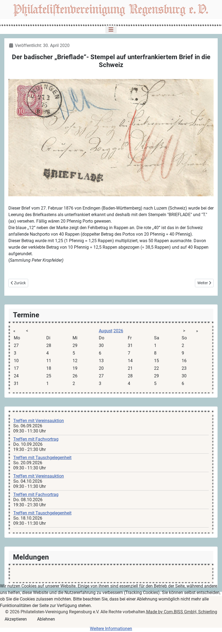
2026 (118, 330)
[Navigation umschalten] (111, 30)
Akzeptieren (16, 619)
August (105, 330)
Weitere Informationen (111, 628)
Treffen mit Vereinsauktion (38, 420)
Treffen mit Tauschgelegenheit (42, 457)
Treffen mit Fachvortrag (35, 439)
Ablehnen (46, 619)
